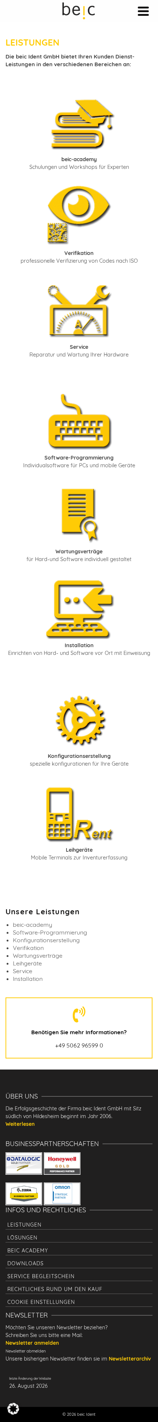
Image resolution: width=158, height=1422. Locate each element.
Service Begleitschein (41, 1276)
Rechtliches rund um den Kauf (55, 1289)
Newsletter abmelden (26, 1351)
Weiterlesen (20, 1124)
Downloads (25, 1263)
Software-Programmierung (50, 932)
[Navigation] (143, 11)
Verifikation (28, 947)
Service (22, 971)
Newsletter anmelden (32, 1343)
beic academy (27, 1250)
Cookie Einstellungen (41, 1302)
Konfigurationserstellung (46, 940)
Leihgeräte (27, 963)
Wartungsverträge (37, 955)
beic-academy (32, 924)
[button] (13, 1409)
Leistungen (24, 1224)
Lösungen (22, 1237)
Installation (28, 978)
